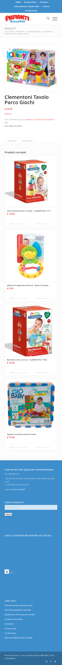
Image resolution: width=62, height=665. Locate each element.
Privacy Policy (10, 628)
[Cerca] (46, 18)
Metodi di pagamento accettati (18, 610)
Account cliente (30, 2)
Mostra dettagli (43, 224)
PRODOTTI (10, 28)
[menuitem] (18, 2)
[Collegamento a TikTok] (55, 661)
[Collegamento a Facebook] (51, 661)
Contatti (46, 6)
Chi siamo (44, 2)
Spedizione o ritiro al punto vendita (20, 614)
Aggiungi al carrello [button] (19, 224)
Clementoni (29, 119)
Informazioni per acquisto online (18, 605)
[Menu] (53, 18)
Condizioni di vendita (14, 619)
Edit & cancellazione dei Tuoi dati (18, 637)
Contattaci (9, 624)
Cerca (8, 514)
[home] (26, 18)
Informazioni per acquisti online (26, 6)
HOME (18, 2)
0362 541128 (32, 11)
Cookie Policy (10, 633)
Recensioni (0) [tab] (27, 141)
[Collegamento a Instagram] (46, 661)
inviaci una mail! (18, 489)
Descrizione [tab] (12, 141)
